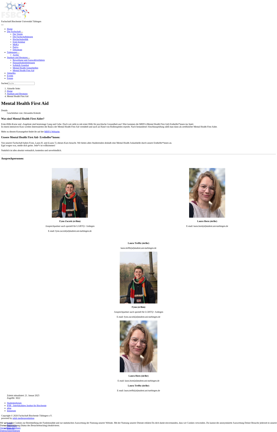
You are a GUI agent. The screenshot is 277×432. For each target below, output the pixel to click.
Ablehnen (16, 428)
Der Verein (18, 34)
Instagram (11, 410)
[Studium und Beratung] (29, 58)
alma (9, 408)
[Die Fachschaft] (22, 32)
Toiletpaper (12, 52)
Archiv (16, 55)
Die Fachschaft (14, 31)
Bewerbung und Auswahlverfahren (29, 60)
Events (10, 75)
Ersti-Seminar (19, 42)
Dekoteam (17, 49)
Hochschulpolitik (20, 39)
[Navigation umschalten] (2, 24)
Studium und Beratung (17, 57)
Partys (15, 47)
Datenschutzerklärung (10, 430)
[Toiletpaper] (18, 53)
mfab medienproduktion (23, 418)
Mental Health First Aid (23, 70)
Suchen (4, 83)
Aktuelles (11, 73)
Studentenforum (14, 403)
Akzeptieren (5, 428)
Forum (10, 78)
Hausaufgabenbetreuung (24, 62)
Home (10, 29)
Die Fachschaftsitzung (23, 36)
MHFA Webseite (52, 131)
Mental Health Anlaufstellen (25, 68)
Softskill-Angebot (21, 65)
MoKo (16, 44)
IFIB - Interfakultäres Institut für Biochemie (26, 405)
